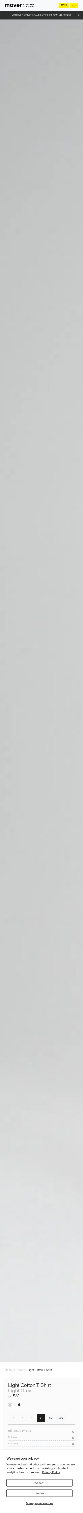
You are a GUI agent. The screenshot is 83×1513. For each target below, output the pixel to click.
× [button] (79, 15)
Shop (20, 1370)
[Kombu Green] (19, 1404)
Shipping (13, 1443)
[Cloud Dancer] (14, 1404)
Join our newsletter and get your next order (41, 15)
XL (50, 1418)
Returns (12, 1437)
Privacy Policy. (51, 1472)
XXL (61, 1418)
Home (9, 1370)
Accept (39, 1483)
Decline (39, 1493)
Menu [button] (64, 5)
